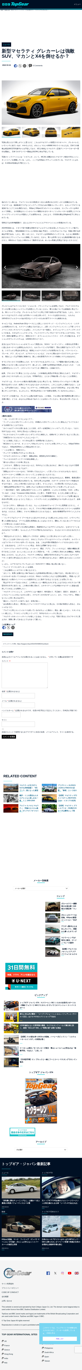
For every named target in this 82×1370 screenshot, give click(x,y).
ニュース (6, 44)
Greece (7, 1350)
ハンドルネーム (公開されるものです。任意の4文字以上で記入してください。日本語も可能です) (39, 710)
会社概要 (5, 1297)
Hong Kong (8, 1354)
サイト (4, 720)
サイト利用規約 (8, 1284)
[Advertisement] (41, 28)
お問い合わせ (7, 1301)
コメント (6, 661)
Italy (5, 1363)
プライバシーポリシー (10, 1288)
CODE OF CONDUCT (10, 1292)
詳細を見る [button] (51, 1333)
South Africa (49, 1352)
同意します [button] (60, 1339)
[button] (77, 103)
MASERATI (7, 634)
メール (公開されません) (11, 701)
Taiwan (47, 1361)
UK (5, 1341)
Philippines (48, 1348)
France (7, 1345)
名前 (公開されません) (11, 691)
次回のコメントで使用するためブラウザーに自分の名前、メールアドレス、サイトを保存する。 (38, 732)
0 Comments (37, 66)
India (6, 1358)
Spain (46, 1357)
